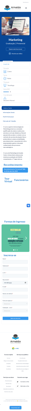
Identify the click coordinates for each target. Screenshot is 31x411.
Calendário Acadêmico (8, 389)
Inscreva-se (25, 2)
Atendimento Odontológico (22, 363)
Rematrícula (8, 383)
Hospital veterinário (22, 360)
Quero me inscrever (15, 49)
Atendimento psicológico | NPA (22, 370)
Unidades (8, 363)
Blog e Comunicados (8, 360)
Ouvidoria (8, 369)
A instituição (22, 358)
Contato (8, 366)
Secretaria (8, 386)
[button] (26, 8)
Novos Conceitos (24, 400)
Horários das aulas (8, 391)
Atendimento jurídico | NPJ (22, 366)
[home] (12, 7)
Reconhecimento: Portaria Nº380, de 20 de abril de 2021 (14, 170)
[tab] (15, 108)
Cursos (8, 358)
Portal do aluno (8, 380)
